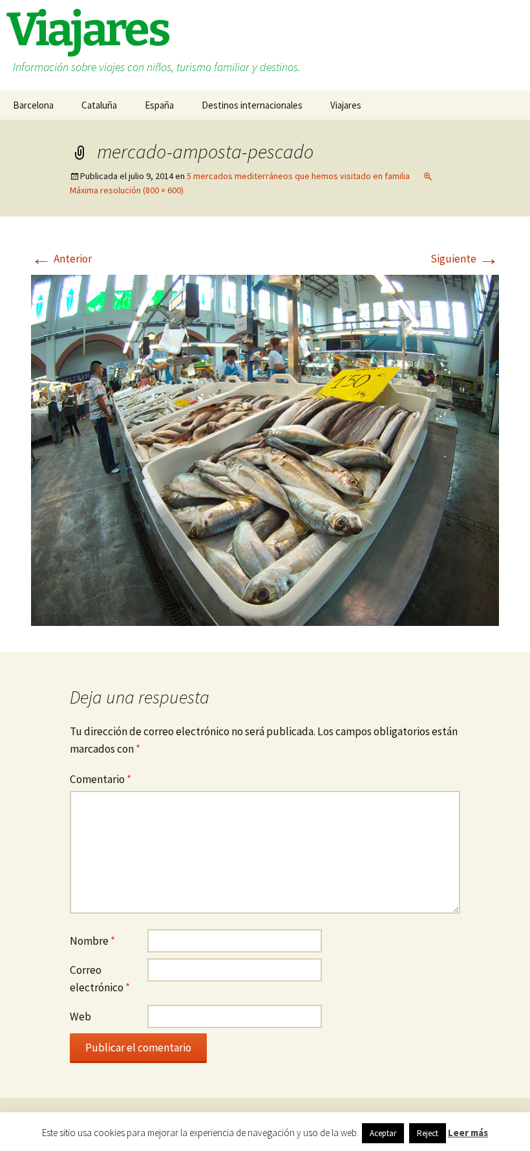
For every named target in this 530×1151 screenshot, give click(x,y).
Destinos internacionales (252, 105)
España (159, 105)
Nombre (92, 941)
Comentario (100, 779)
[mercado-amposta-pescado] (265, 449)
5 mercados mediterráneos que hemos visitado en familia (298, 176)
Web (80, 1016)
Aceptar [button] (383, 1133)
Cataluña (99, 105)
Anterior (61, 259)
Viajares (345, 105)
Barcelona (33, 105)
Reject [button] (427, 1133)
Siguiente (464, 259)
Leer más (468, 1132)
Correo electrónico (100, 979)
